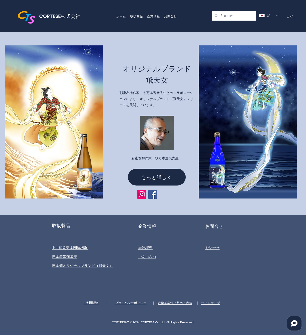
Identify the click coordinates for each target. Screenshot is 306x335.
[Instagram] (141, 194)
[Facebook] (152, 194)
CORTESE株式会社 (59, 16)
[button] (136, 16)
